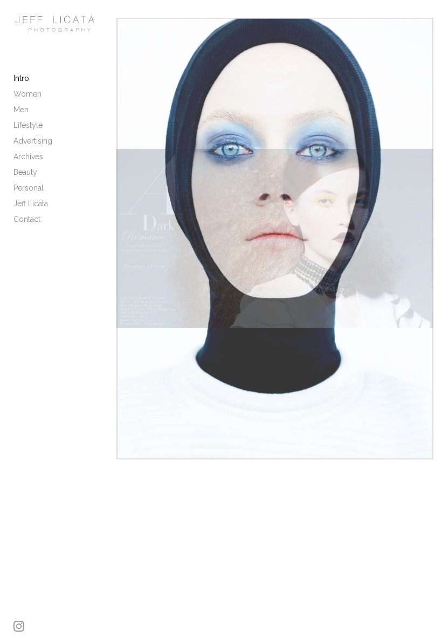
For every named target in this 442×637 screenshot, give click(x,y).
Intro (21, 78)
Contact (26, 219)
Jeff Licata (30, 203)
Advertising (32, 141)
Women (27, 94)
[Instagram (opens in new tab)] (18, 626)
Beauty (25, 172)
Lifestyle (28, 125)
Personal (28, 188)
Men (21, 109)
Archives (28, 156)
